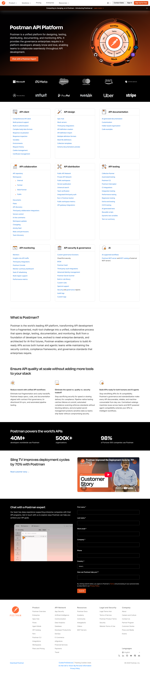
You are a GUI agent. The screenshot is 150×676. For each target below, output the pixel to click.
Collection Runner (108, 173)
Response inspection (20, 136)
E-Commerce (59, 637)
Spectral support (63, 286)
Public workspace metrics (66, 202)
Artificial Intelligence (62, 615)
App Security (59, 611)
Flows (15, 204)
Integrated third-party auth (66, 195)
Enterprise (36, 615)
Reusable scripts (107, 212)
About (124, 611)
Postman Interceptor (109, 184)
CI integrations (107, 187)
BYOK (59, 262)
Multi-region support (20, 276)
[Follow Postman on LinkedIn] (123, 655)
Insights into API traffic (21, 258)
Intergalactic (81, 623)
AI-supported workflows (110, 255)
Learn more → (99, 8)
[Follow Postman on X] (119, 655)
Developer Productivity (63, 630)
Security (60, 290)
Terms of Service (106, 615)
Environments (18, 143)
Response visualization (21, 133)
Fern (34, 634)
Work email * (81, 529)
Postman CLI (106, 180)
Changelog (17, 225)
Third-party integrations (65, 126)
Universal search (63, 187)
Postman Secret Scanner (65, 276)
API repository (18, 173)
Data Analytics (60, 623)
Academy (80, 615)
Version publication (64, 184)
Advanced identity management (68, 272)
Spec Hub (60, 119)
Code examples (107, 129)
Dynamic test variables (110, 216)
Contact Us (126, 619)
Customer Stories (128, 626)
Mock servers (62, 122)
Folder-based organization (111, 126)
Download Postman (17, 663)
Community (81, 619)
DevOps (57, 634)
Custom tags (61, 297)
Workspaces (17, 177)
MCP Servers (81, 630)
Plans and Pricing (38, 649)
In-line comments (19, 218)
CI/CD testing (106, 205)
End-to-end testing (108, 202)
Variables (16, 140)
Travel (57, 652)
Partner (20, 185)
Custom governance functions (67, 255)
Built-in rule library (63, 279)
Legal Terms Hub (106, 611)
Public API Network (64, 173)
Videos (79, 626)
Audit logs (60, 293)
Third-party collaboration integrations (26, 211)
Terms (112, 584)
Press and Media (128, 630)
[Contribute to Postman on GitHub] (127, 655)
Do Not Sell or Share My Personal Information (75, 666)
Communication (60, 619)
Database (58, 626)
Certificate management (21, 154)
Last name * (81, 518)
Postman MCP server (109, 258)
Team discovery (18, 235)
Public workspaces (63, 180)
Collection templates (64, 143)
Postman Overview (39, 611)
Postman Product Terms (108, 619)
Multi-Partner (22, 190)
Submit (81, 591)
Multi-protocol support (21, 122)
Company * (81, 540)
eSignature (58, 641)
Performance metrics (20, 279)
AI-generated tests (108, 209)
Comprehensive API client (22, 119)
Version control (18, 214)
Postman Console (19, 265)
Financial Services (61, 645)
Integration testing (108, 191)
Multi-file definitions (64, 140)
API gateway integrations (66, 205)
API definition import (64, 133)
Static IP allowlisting (20, 272)
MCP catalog (124, 258)
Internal (20, 180)
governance (70, 290)
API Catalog (36, 630)
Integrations (36, 641)
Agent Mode (36, 626)
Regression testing (108, 198)
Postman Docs (82, 611)
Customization (107, 122)
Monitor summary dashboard (23, 269)
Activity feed (17, 228)
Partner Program (128, 623)
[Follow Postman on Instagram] (135, 655)
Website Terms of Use (107, 626)
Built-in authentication (21, 126)
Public (19, 194)
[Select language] (108, 3)
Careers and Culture (129, 615)
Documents (17, 200)
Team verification (63, 191)
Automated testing (108, 177)
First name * (81, 507)
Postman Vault (62, 265)
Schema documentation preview (68, 147)
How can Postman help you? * (88, 572)
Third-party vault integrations (67, 269)
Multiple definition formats (66, 136)
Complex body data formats (23, 129)
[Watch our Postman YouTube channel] (131, 655)
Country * (80, 561)
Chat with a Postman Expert (24, 59)
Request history (18, 147)
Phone (79, 550)
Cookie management (20, 150)
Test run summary (108, 219)
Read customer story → (19, 472)
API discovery (17, 207)
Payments (58, 649)
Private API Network (64, 177)
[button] (147, 8)
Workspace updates (20, 221)
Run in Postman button (65, 198)
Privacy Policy (94, 586)
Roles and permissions (21, 232)
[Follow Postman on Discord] (139, 655)
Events (124, 634)
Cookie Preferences (66, 663)
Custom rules (62, 283)
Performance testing (109, 195)
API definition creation (65, 129)
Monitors (16, 255)
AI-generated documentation (112, 119)
